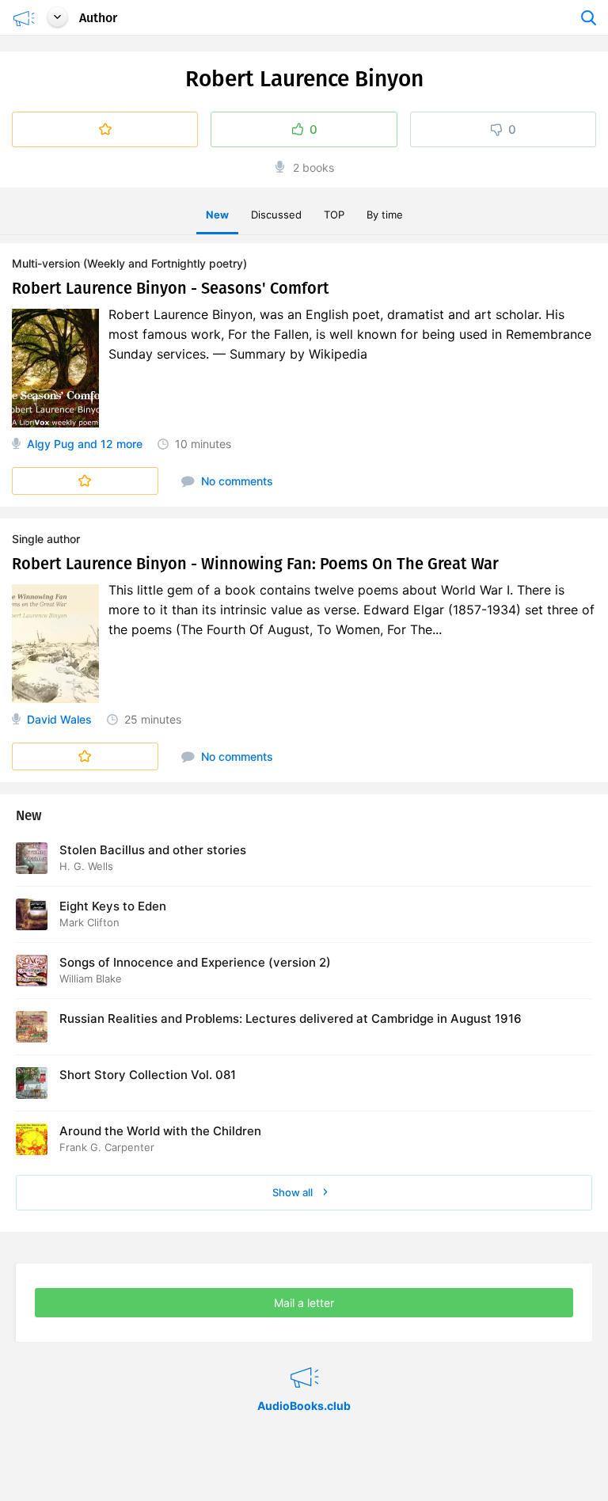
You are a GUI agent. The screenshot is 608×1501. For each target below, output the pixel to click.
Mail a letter (304, 1302)
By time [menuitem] (385, 214)
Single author (46, 538)
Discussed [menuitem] (276, 214)
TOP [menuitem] (334, 214)
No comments (235, 481)
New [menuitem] (217, 214)
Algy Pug (50, 443)
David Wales (59, 719)
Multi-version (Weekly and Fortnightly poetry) (129, 263)
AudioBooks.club (304, 1358)
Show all (293, 1192)
